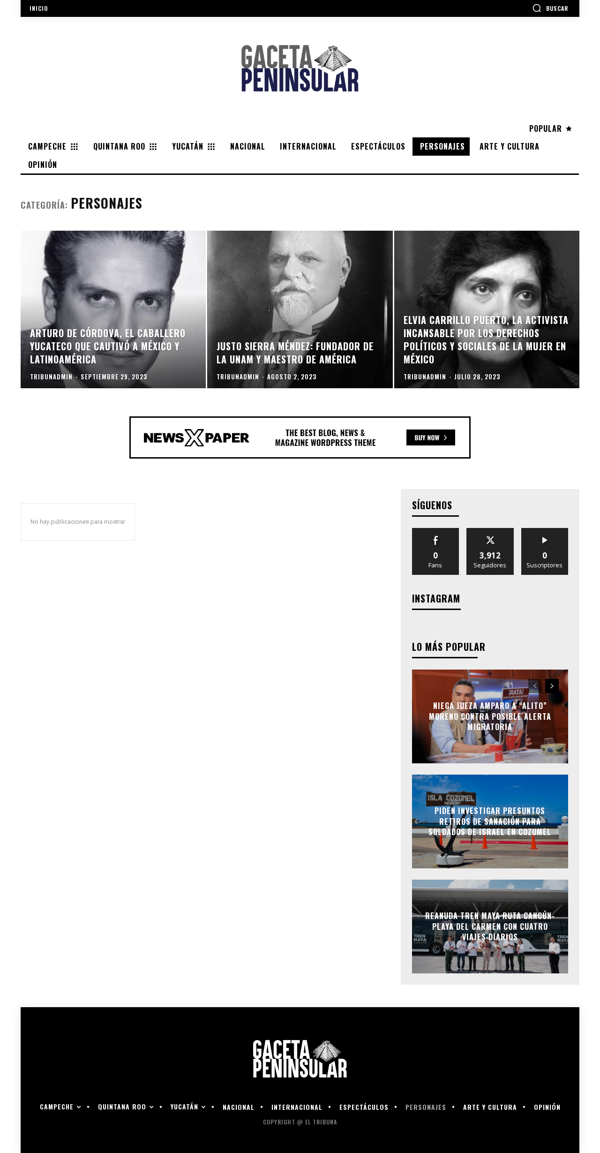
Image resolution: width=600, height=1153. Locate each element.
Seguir (490, 531)
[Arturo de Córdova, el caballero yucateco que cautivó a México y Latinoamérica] (113, 309)
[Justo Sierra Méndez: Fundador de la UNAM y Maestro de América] (299, 309)
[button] (550, 8)
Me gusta (435, 531)
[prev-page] (535, 686)
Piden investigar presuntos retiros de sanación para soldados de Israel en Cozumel (489, 822)
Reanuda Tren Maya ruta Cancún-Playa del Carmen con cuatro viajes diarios (490, 927)
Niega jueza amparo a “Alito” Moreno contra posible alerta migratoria (490, 717)
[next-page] (552, 686)
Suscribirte (544, 531)
